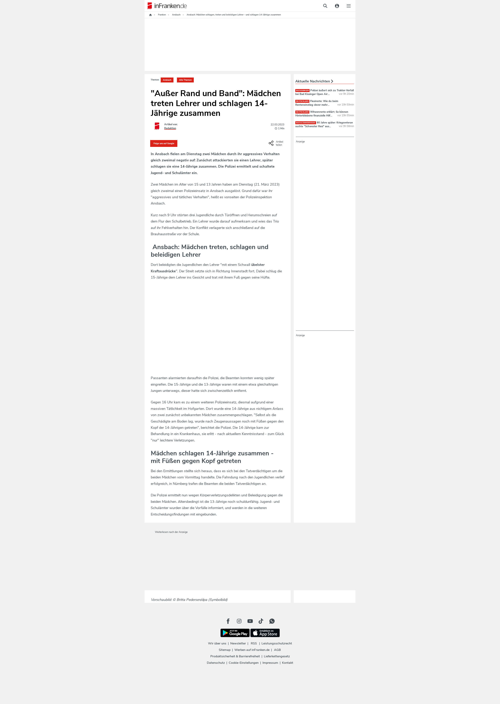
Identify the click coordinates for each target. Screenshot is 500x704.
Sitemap (224, 650)
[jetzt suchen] (325, 6)
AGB (277, 650)
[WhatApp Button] (272, 621)
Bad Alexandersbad (305, 123)
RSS (254, 643)
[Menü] (348, 6)
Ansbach (167, 80)
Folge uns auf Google (164, 143)
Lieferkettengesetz (277, 656)
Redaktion (170, 128)
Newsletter (238, 643)
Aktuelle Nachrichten (313, 81)
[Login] (337, 6)
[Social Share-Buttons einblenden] (276, 144)
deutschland (302, 101)
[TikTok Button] (261, 621)
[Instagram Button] (239, 621)
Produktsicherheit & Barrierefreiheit (235, 656)
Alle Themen (185, 80)
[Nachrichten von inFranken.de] (166, 6)
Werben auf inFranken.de (252, 650)
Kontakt (287, 663)
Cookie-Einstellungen (244, 663)
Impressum (270, 663)
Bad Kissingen (302, 90)
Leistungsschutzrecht (277, 643)
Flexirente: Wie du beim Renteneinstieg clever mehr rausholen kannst (316, 104)
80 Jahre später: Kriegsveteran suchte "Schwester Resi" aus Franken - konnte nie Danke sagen (324, 126)
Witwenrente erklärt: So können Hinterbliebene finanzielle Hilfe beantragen (321, 115)
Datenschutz (216, 663)
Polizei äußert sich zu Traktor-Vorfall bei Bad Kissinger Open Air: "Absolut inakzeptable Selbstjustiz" (324, 94)
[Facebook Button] (228, 621)
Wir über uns (217, 643)
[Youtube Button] (250, 621)
